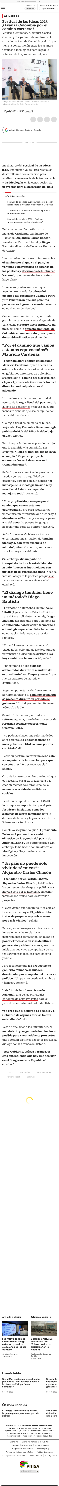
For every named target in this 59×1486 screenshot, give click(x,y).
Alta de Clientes (42, 1445)
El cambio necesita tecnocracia (24, 645)
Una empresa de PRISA (29, 1464)
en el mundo (28, 333)
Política (10, 1072)
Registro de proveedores (23, 1449)
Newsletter (44, 1442)
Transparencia (35, 1455)
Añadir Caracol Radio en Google (25, 130)
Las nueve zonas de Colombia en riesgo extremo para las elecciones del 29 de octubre (14, 1344)
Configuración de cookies (13, 1455)
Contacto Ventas (29, 1442)
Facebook (33, 119)
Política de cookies (45, 1452)
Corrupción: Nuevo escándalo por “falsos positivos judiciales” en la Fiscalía (42, 1344)
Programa (30, 8)
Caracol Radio (14, 7)
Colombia (31, 1077)
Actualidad (11, 16)
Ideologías (25, 1072)
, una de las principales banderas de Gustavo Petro (23, 994)
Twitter (40, 119)
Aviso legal (42, 1449)
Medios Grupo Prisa (29, 1471)
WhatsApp (54, 119)
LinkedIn (47, 119)
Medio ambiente (44, 1072)
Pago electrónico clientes (21, 1445)
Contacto (14, 1442)
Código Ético (51, 1455)
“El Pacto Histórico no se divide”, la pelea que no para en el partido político (20, 1413)
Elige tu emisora (48, 9)
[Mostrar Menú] (3, 7)
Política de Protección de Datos (19, 1452)
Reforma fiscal (13, 1077)
